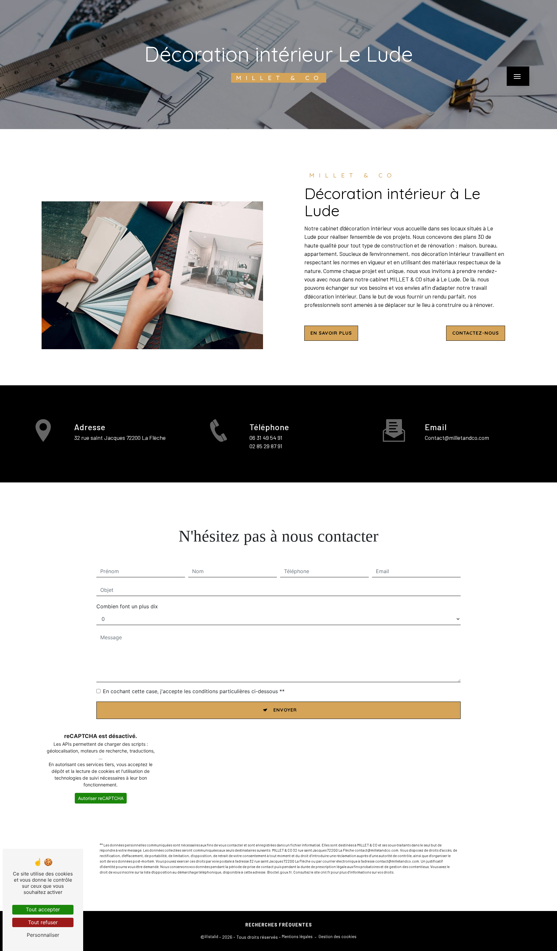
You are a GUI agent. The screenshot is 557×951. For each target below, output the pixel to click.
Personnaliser (43, 935)
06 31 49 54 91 (265, 437)
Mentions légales (297, 936)
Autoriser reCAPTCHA (100, 798)
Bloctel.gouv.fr (279, 872)
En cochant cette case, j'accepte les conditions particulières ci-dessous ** (194, 691)
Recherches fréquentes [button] (278, 924)
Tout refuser (43, 922)
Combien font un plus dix (127, 606)
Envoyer (285, 710)
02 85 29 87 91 (265, 446)
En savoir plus (331, 333)
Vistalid (211, 936)
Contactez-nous (475, 333)
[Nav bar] (518, 76)
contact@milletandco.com (457, 437)
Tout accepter (43, 909)
